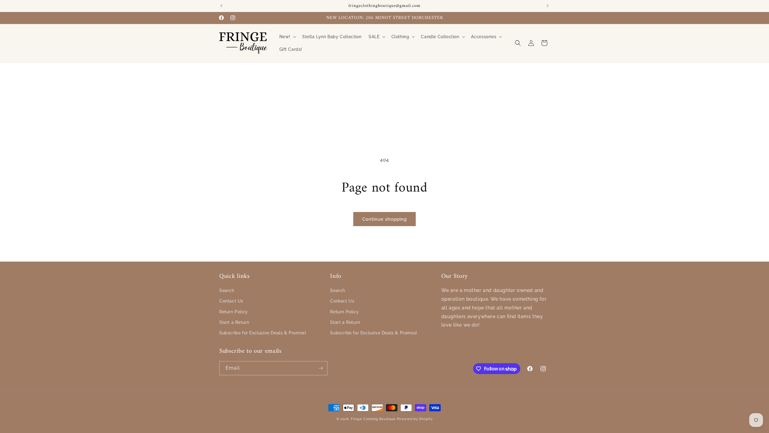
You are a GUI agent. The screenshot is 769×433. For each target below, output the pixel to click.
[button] (287, 36)
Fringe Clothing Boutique (373, 419)
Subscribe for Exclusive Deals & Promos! (262, 332)
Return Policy (233, 311)
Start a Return (234, 322)
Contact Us (231, 301)
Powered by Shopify (415, 419)
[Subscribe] (320, 368)
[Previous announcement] (221, 5)
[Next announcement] (547, 5)
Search (226, 290)
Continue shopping (384, 219)
